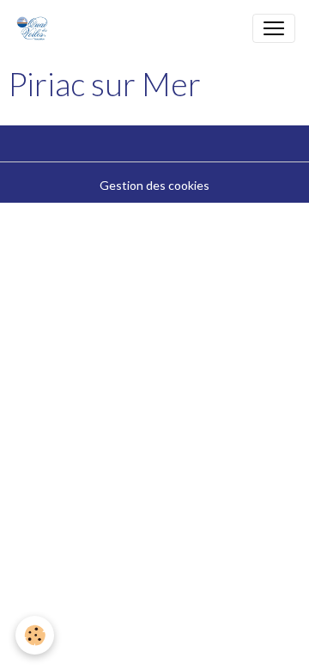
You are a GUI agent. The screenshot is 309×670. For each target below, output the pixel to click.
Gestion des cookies (154, 185)
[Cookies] (34, 635)
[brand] (36, 28)
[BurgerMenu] (273, 28)
